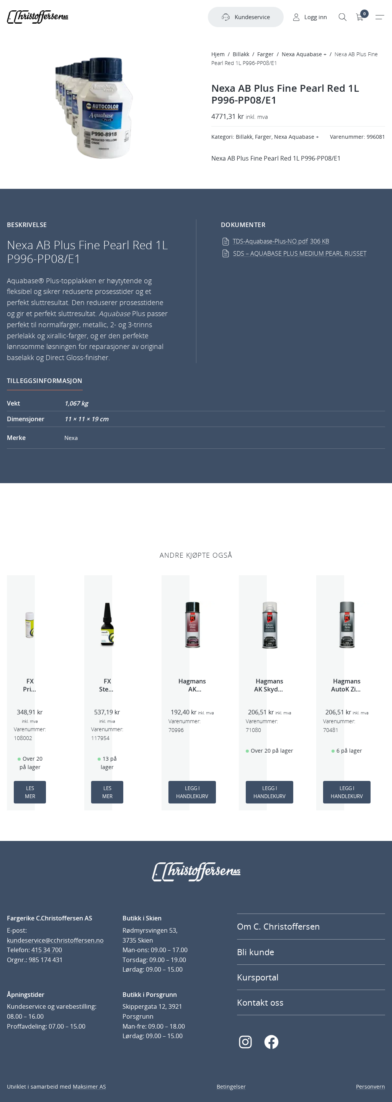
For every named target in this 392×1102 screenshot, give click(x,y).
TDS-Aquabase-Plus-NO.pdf (281, 241)
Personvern (370, 1086)
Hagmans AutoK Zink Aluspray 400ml (347, 685)
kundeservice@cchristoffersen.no (55, 940)
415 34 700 (46, 950)
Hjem (218, 54)
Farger (265, 54)
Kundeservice (252, 17)
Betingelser (231, 1086)
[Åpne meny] (379, 17)
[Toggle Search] (342, 17)
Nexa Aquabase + (304, 54)
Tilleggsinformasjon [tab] (45, 381)
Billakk (241, 54)
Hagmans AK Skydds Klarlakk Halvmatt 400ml (269, 685)
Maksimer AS (89, 1086)
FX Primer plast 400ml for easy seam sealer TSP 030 (30, 685)
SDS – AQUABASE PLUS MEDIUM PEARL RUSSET (299, 253)
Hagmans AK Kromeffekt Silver (192, 685)
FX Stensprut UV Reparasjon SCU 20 (107, 685)
